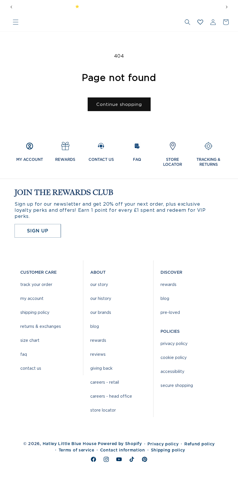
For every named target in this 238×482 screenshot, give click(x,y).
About (98, 272)
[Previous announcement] (11, 6)
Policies (170, 331)
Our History (100, 298)
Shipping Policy (34, 312)
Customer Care (38, 272)
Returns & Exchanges (40, 326)
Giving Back (101, 368)
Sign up (37, 230)
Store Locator (103, 410)
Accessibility (172, 371)
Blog (94, 326)
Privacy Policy (174, 343)
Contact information (122, 450)
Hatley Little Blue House (70, 444)
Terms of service (76, 450)
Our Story (99, 284)
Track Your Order (36, 284)
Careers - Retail (104, 382)
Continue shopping (119, 104)
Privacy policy (162, 444)
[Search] (187, 22)
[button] (15, 22)
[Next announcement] (226, 6)
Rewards (98, 340)
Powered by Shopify (120, 444)
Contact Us (30, 368)
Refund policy (199, 444)
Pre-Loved (170, 312)
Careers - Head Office (111, 396)
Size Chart (29, 340)
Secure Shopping (177, 385)
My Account (32, 298)
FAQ (23, 354)
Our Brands (100, 312)
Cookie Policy (174, 357)
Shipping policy (168, 450)
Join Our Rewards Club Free (140, 6)
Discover (171, 272)
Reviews (98, 354)
